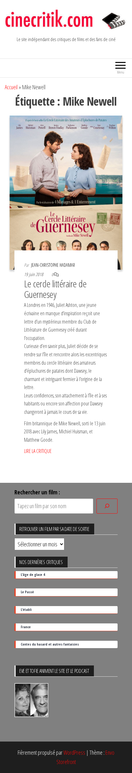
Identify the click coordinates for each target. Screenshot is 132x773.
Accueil (11, 87)
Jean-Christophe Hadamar (53, 265)
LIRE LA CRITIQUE (38, 451)
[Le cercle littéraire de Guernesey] (66, 192)
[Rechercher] (107, 506)
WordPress (74, 752)
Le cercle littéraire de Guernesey (55, 289)
